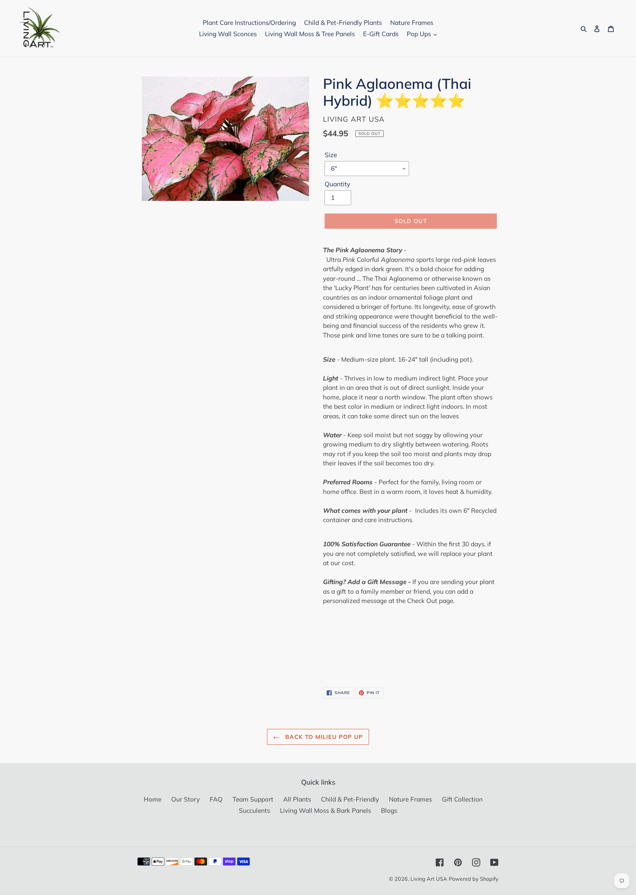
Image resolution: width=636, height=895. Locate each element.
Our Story (185, 799)
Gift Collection (462, 799)
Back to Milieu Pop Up (323, 736)
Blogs (389, 810)
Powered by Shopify (474, 878)
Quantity (337, 184)
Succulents (254, 810)
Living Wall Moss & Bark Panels (325, 810)
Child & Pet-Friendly (350, 799)
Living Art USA (428, 878)
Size (331, 155)
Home (152, 799)
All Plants (297, 799)
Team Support (253, 799)
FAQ (216, 799)
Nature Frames (410, 799)
